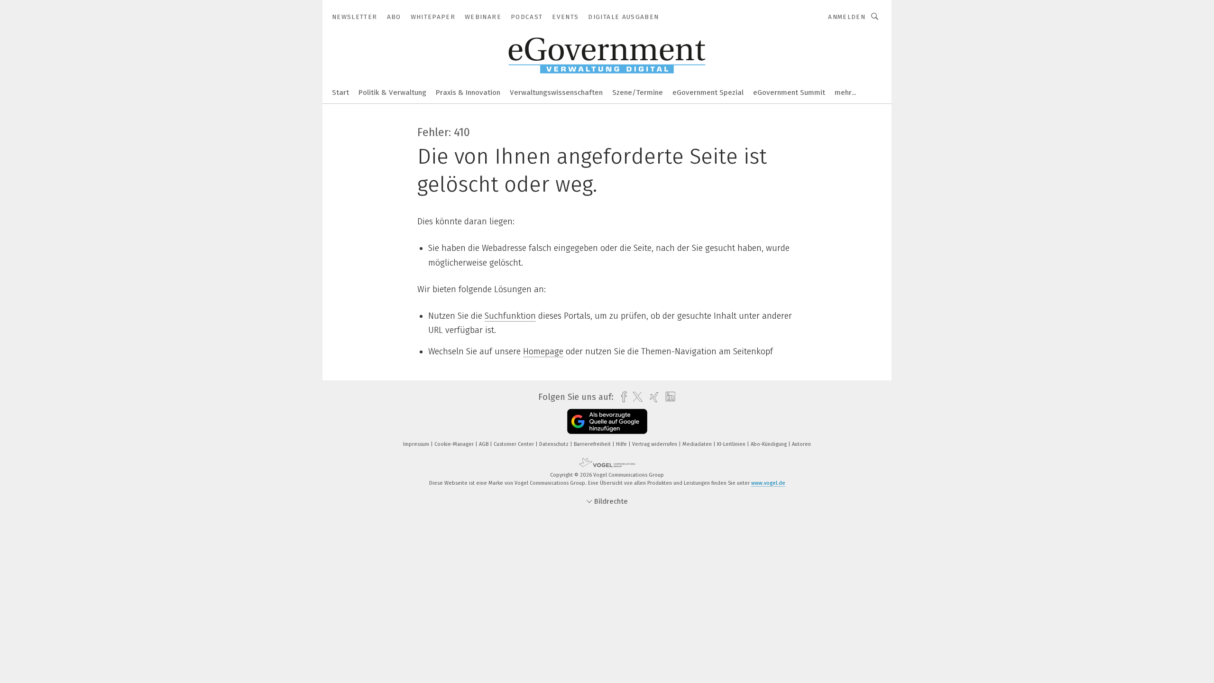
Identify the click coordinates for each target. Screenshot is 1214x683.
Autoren (801, 444)
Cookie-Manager (454, 444)
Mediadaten (697, 444)
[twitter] (635, 397)
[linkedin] (668, 397)
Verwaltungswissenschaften (556, 92)
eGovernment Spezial (708, 92)
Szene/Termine (637, 92)
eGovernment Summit (789, 92)
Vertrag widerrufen (655, 444)
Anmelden (846, 17)
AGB (484, 444)
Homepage (543, 351)
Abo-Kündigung (769, 444)
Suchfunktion (510, 316)
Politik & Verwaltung (392, 92)
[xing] (652, 397)
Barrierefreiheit (593, 444)
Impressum (417, 444)
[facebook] (621, 397)
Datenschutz (554, 444)
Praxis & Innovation (468, 92)
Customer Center (514, 444)
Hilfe (622, 444)
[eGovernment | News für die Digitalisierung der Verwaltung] (340, 92)
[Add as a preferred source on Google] (607, 421)
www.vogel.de (768, 483)
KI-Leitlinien (732, 444)
